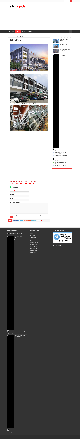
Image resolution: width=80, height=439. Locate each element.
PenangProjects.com (33, 244)
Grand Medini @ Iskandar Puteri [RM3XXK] (19, 336)
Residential (12, 31)
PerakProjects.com (33, 250)
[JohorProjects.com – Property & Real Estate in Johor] (17, 6)
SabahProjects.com (33, 248)
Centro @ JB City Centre (64, 44)
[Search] (71, 1)
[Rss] (57, 437)
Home (10, 36)
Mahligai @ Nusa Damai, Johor (15, 233)
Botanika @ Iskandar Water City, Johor (61, 162)
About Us (21, 1)
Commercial (18, 31)
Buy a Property (31, 31)
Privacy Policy (26, 1)
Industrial (24, 31)
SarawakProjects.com (34, 242)
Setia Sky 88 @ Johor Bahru (59, 158)
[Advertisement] (40, 19)
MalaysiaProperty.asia (34, 240)
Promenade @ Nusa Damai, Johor (61, 152)
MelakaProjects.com (33, 246)
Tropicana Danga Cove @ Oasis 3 (61, 155)
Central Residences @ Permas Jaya (61, 165)
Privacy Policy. (38, 215)
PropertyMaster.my (33, 254)
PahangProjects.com (33, 252)
